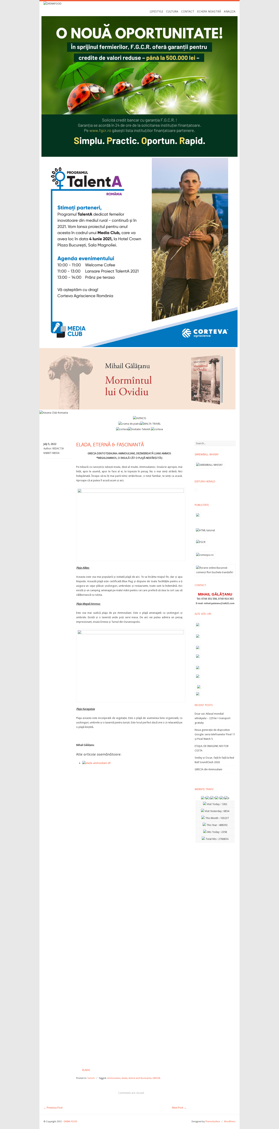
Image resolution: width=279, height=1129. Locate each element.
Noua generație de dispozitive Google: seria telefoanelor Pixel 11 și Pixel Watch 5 (215, 734)
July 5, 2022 (50, 444)
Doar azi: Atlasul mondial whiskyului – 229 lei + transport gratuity (212, 718)
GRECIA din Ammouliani (208, 769)
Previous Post (53, 1107)
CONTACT (187, 11)
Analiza (229, 11)
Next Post (179, 1107)
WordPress (229, 1121)
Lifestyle (156, 11)
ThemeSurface (212, 1121)
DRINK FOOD (70, 1121)
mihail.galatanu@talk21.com (219, 603)
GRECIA (156, 1078)
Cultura (172, 11)
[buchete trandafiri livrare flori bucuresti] (215, 575)
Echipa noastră (209, 11)
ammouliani (113, 1078)
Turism (91, 1078)
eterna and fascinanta (139, 1078)
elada (124, 1078)
